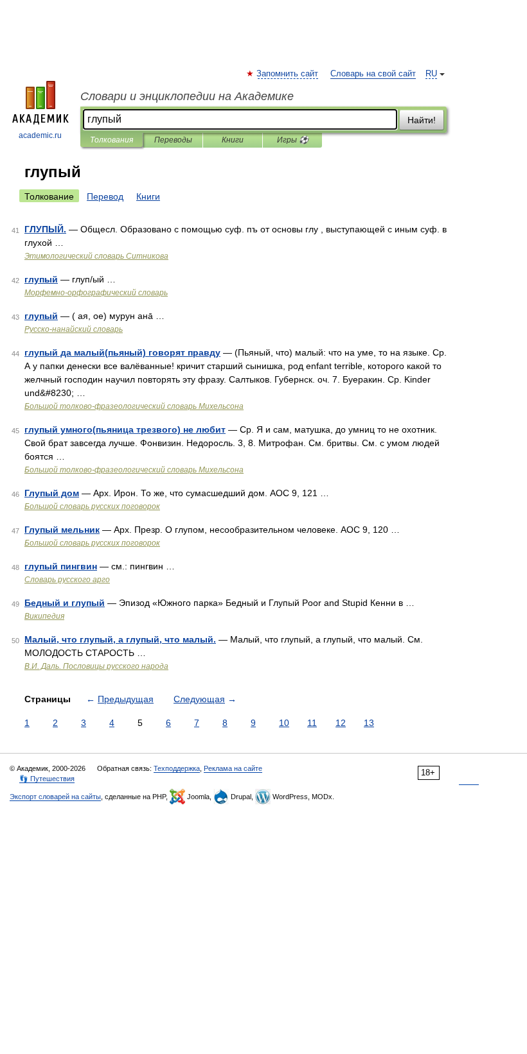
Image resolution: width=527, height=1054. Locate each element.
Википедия (44, 616)
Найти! (421, 120)
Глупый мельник (62, 529)
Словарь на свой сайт (373, 73)
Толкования (111, 139)
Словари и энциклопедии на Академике (187, 96)
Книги (233, 139)
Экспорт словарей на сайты (55, 796)
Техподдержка (177, 768)
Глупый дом (51, 493)
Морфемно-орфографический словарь (96, 292)
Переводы (173, 139)
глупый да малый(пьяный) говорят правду (122, 352)
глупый (41, 279)
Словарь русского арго (67, 579)
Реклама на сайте (233, 768)
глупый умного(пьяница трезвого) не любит (125, 429)
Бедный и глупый (64, 603)
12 (340, 723)
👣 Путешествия (47, 778)
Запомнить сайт (288, 73)
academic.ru (40, 135)
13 (369, 723)
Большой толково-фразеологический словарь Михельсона (134, 406)
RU (431, 73)
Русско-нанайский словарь (73, 329)
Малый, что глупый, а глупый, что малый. (120, 639)
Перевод (105, 196)
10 (284, 723)
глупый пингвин (60, 566)
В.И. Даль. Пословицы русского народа (96, 666)
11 (312, 723)
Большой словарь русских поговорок (92, 506)
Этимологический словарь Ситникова (96, 256)
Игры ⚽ (292, 139)
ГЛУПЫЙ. (45, 229)
